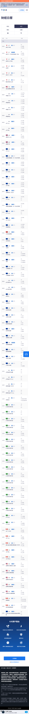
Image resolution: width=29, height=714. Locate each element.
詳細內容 (5, 6)
